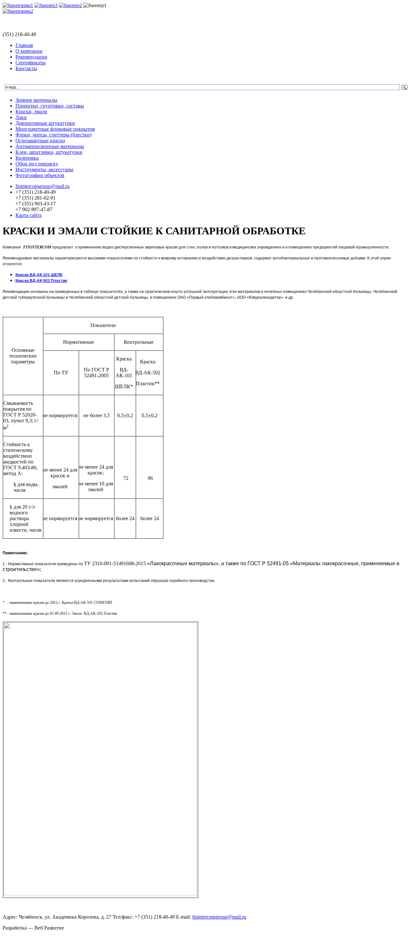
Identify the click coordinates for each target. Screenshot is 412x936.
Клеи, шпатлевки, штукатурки (48, 152)
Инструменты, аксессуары (44, 169)
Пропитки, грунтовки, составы (49, 105)
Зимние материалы (36, 100)
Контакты (26, 68)
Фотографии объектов (39, 175)
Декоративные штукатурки (45, 123)
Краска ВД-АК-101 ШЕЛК (38, 275)
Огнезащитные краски (40, 140)
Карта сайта (28, 215)
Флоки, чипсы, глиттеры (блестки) (53, 134)
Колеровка (27, 158)
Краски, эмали (31, 111)
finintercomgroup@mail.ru (42, 186)
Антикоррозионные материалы (49, 146)
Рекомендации (31, 57)
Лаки (21, 117)
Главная (24, 45)
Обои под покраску (36, 163)
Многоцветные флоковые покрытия (55, 129)
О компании (28, 51)
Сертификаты (30, 62)
